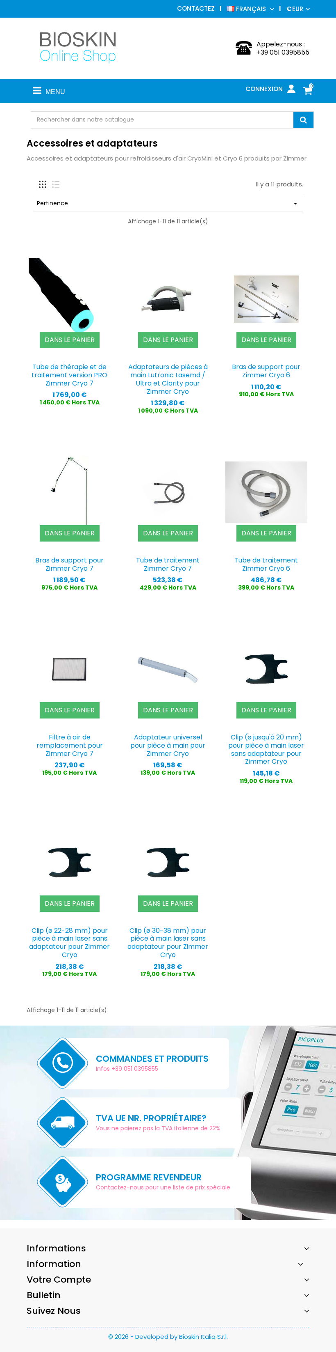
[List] (55, 184)
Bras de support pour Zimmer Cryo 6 (266, 371)
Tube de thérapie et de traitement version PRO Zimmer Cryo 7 (69, 375)
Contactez (196, 8)
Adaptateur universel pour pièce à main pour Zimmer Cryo (167, 745)
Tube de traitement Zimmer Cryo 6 (266, 564)
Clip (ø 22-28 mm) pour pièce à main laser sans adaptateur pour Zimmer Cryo (69, 942)
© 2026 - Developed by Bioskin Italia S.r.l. (168, 1336)
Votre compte (59, 1279)
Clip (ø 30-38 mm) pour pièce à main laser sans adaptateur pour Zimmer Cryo (167, 942)
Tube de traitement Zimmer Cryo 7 (168, 564)
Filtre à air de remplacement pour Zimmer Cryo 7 (69, 745)
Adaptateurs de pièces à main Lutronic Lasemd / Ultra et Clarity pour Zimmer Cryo (168, 379)
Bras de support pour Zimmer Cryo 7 (69, 564)
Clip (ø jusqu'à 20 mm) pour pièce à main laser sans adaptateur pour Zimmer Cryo (266, 749)
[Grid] (42, 184)
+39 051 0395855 (283, 52)
